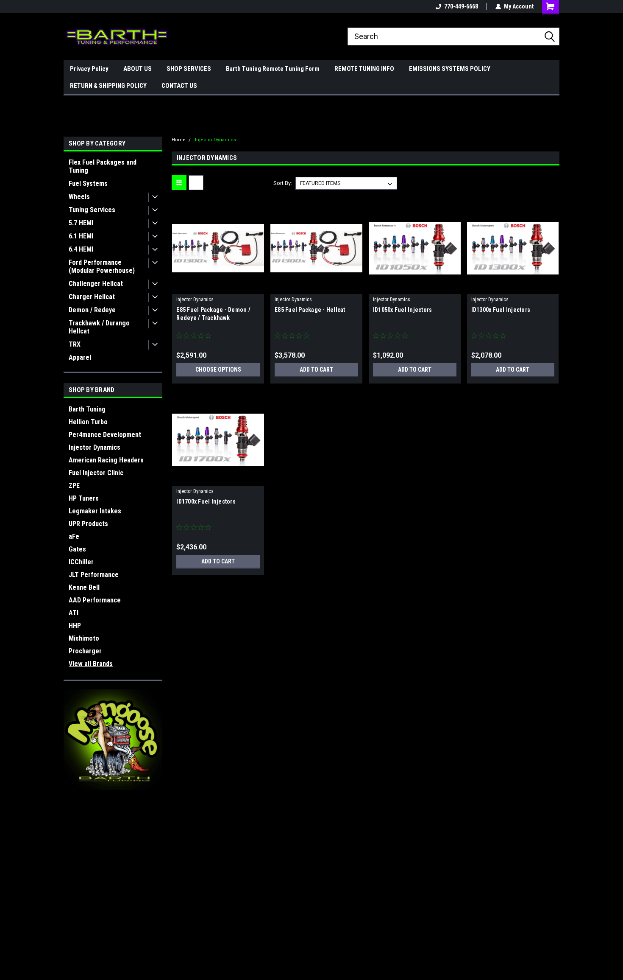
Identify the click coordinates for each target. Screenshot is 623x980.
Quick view (218, 287)
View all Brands (91, 664)
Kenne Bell (84, 587)
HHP (75, 626)
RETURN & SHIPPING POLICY (108, 86)
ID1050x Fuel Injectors (402, 309)
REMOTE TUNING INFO (364, 69)
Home (179, 140)
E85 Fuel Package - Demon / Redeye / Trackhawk (213, 313)
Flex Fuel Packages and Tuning (102, 166)
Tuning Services (92, 210)
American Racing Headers (106, 460)
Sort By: (282, 183)
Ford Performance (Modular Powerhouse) (102, 266)
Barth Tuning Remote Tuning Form (273, 69)
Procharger (85, 651)
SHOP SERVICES (189, 69)
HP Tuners (84, 498)
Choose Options (218, 369)
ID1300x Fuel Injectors (501, 309)
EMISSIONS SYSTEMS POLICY (449, 69)
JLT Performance (94, 575)
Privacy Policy (89, 69)
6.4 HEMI (81, 249)
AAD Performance (95, 600)
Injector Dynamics (94, 447)
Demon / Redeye (92, 310)
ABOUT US (137, 69)
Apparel (80, 357)
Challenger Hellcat (96, 284)
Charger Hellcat (92, 297)
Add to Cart (316, 369)
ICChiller (81, 562)
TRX (75, 344)
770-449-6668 (461, 6)
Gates (77, 549)
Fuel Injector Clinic (96, 473)
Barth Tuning (87, 409)
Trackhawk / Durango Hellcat (99, 327)
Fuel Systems (88, 183)
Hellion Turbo (88, 422)
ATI (73, 613)
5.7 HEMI (81, 223)
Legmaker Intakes (95, 511)
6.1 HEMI (81, 236)
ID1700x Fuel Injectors (206, 501)
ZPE (74, 486)
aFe (74, 536)
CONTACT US (179, 86)
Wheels (79, 197)
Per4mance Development (105, 435)
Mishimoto (84, 638)
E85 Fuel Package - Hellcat (310, 309)
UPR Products (88, 524)
